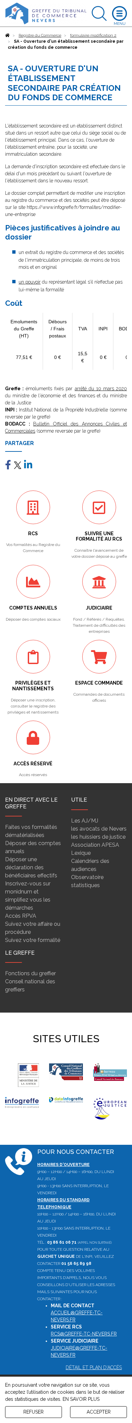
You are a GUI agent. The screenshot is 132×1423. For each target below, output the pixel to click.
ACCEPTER (99, 1412)
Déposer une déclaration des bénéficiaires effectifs (31, 867)
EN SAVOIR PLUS (81, 1399)
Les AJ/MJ (84, 820)
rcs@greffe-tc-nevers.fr (84, 1334)
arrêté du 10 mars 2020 (101, 388)
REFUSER (33, 1412)
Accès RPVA (20, 916)
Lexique (81, 853)
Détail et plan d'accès (94, 1367)
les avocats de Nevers (99, 829)
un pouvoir (30, 282)
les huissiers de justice (98, 837)
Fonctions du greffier (30, 973)
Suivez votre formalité (32, 940)
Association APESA (95, 845)
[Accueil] (7, 35)
